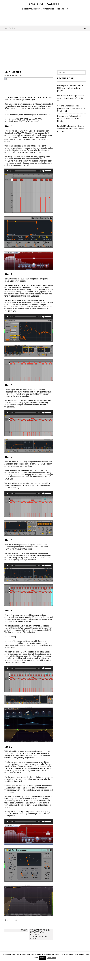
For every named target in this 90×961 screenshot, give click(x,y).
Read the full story (11, 920)
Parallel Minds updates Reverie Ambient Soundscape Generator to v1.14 (71, 129)
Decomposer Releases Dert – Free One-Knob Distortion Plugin (70, 118)
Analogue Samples (45, 4)
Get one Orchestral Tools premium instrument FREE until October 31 (71, 108)
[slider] (48, 171)
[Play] (7, 171)
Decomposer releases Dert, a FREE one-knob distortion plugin (70, 88)
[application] (28, 171)
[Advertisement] (47, 17)
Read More (51, 958)
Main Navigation (11, 28)
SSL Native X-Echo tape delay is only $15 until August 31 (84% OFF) (70, 98)
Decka (24, 930)
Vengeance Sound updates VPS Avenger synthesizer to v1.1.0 (40, 934)
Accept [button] (42, 958)
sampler (9, 75)
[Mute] (43, 171)
